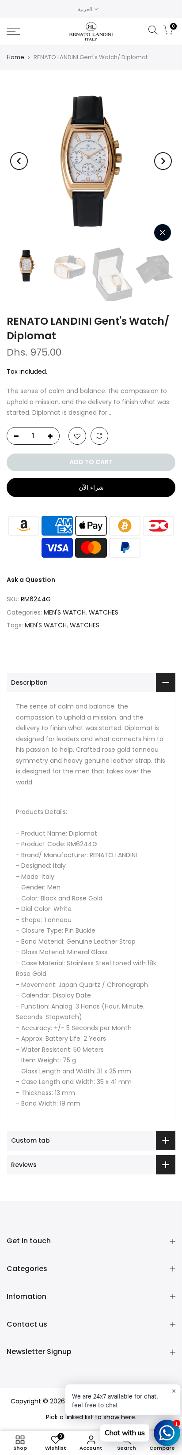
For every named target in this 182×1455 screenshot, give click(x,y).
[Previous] (19, 161)
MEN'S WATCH (65, 612)
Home (15, 57)
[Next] (163, 161)
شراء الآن (91, 487)
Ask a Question (31, 579)
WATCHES (103, 612)
